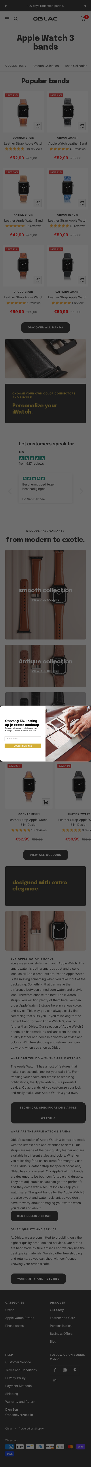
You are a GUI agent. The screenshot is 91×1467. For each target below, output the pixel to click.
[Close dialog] (89, 707)
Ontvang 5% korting (23, 746)
